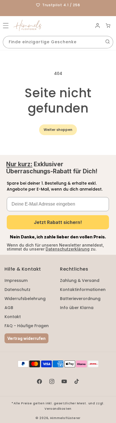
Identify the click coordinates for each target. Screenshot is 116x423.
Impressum (16, 280)
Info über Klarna (76, 307)
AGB (9, 307)
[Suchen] (107, 41)
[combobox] (58, 42)
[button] (6, 26)
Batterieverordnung (80, 298)
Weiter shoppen (58, 129)
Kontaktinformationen (83, 289)
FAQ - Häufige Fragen (27, 326)
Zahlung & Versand (79, 280)
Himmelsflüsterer (65, 418)
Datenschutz (17, 289)
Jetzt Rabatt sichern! (58, 222)
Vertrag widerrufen (26, 338)
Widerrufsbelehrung (25, 298)
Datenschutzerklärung (68, 249)
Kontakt (13, 317)
